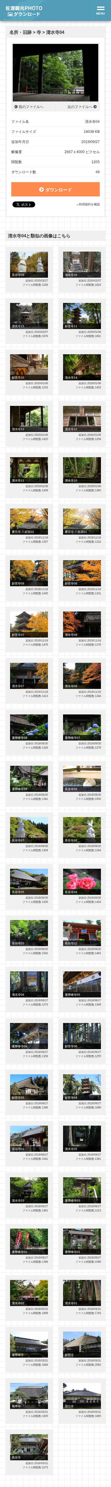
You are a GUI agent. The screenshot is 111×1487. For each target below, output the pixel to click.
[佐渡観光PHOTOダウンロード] (24, 10)
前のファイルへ (31, 107)
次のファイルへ (79, 107)
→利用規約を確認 (88, 204)
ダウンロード (58, 189)
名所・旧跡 (20, 32)
